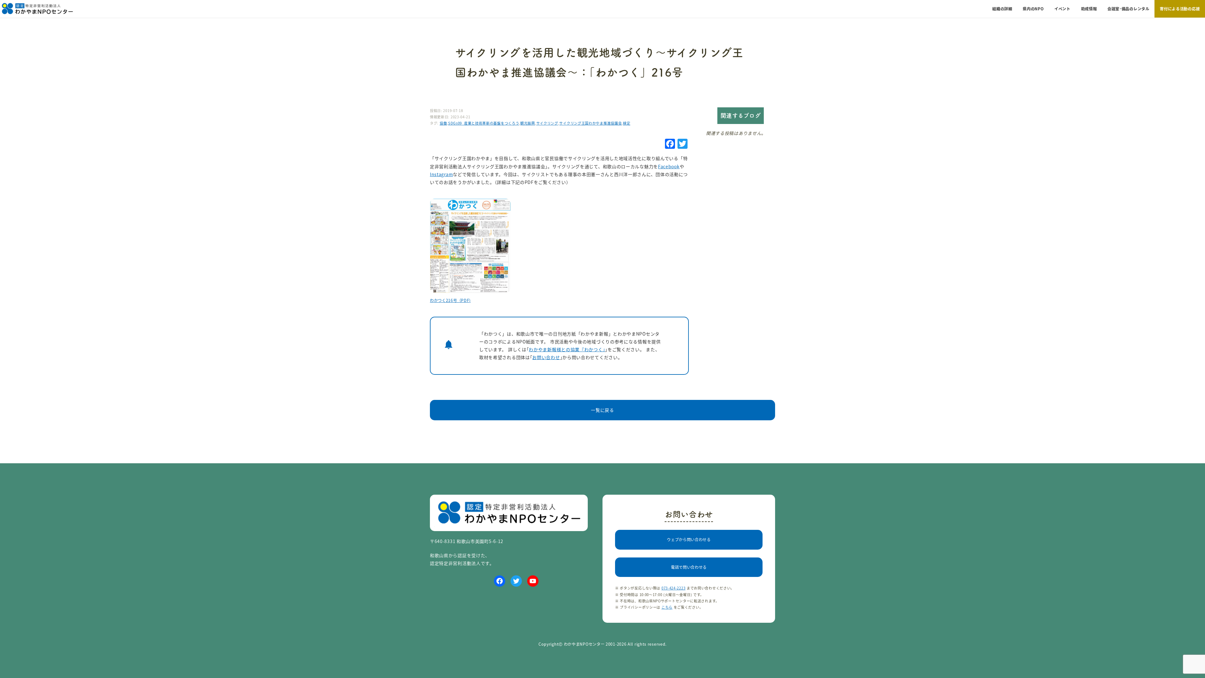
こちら (666, 607)
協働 (443, 123)
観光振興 (527, 123)
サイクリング (547, 123)
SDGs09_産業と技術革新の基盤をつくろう (483, 123)
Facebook (669, 166)
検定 (626, 123)
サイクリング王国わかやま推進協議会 (590, 123)
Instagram (441, 174)
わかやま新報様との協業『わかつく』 (567, 349)
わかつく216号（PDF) (450, 300)
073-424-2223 (673, 587)
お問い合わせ (546, 357)
